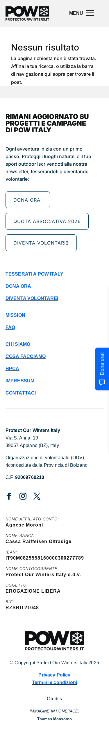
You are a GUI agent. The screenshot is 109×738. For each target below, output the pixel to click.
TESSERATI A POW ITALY (34, 274)
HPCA (12, 368)
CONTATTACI (21, 392)
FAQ (10, 327)
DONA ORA (18, 286)
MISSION (15, 315)
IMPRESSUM (20, 380)
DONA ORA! (27, 200)
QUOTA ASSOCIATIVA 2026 (47, 221)
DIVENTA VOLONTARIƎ (41, 243)
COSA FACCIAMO (26, 356)
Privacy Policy (54, 674)
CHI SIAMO (18, 344)
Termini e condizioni (54, 682)
